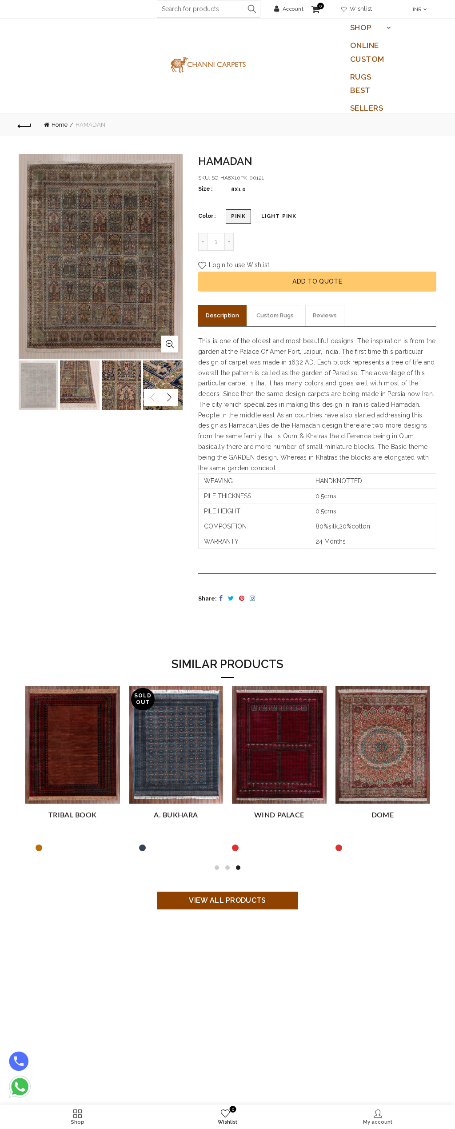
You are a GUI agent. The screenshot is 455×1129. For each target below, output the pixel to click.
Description (222, 315)
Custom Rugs (367, 61)
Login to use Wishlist (238, 264)
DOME (382, 815)
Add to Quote (317, 281)
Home (60, 124)
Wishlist (359, 8)
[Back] (25, 125)
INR (417, 9)
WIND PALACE (279, 815)
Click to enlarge (169, 344)
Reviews (325, 315)
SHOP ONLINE (364, 29)
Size (204, 189)
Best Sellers (366, 92)
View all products (227, 900)
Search (251, 9)
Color (205, 216)
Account (293, 9)
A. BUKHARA (176, 815)
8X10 (238, 189)
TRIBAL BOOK (72, 815)
